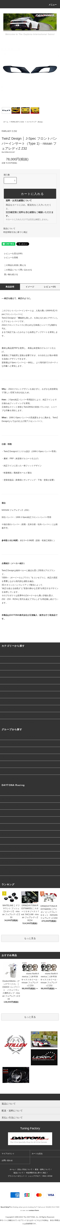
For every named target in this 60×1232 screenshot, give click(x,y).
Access (5, 813)
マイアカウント (8, 1154)
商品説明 (10, 287)
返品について (9, 228)
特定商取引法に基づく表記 (15, 232)
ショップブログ (34, 1176)
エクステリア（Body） (35, 122)
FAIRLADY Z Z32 (17, 122)
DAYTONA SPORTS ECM (15, 847)
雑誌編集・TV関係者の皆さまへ (18, 854)
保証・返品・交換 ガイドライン (19, 879)
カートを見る (37, 1154)
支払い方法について (24, 1169)
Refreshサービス (10, 833)
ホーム (5, 122)
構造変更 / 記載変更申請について (19, 861)
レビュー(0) (50, 287)
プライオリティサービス (14, 820)
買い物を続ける (11, 274)
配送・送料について (42, 1169)
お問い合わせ (7, 1160)
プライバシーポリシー (16, 1176)
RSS (44, 1176)
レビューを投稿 (11, 257)
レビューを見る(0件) (13, 253)
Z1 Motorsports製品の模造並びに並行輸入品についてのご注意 (30, 870)
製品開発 (6, 799)
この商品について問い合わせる (18, 270)
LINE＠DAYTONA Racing (15, 792)
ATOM (50, 1176)
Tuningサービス (11, 827)
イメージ (30, 287)
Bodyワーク (8, 840)
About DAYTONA (11, 806)
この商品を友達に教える (15, 265)
